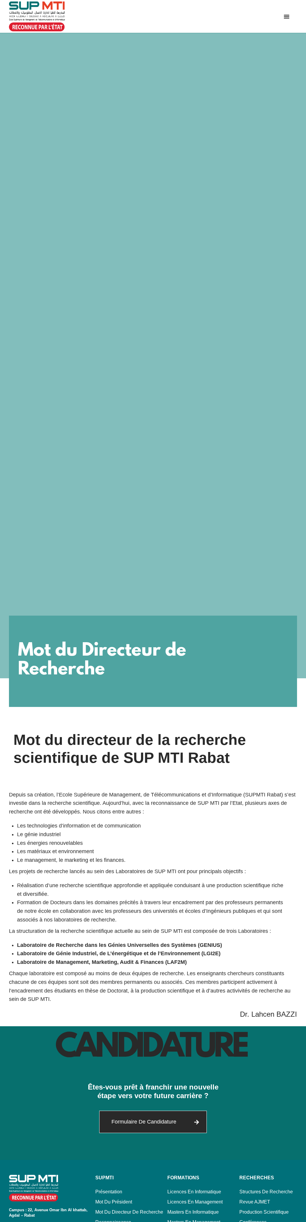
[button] (286, 16)
